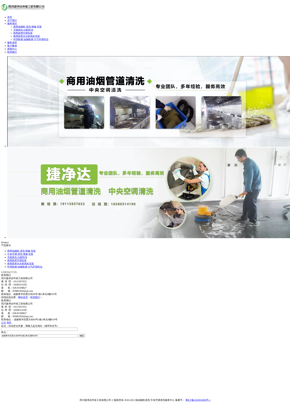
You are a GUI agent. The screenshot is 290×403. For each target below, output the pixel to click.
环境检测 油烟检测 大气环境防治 (30, 39)
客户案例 (12, 45)
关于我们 (12, 20)
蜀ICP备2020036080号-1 (198, 400)
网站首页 (23, 297)
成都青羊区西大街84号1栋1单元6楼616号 (35, 319)
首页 (9, 17)
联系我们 (12, 52)
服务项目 (12, 23)
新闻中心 (12, 49)
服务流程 (12, 42)
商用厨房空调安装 (23, 33)
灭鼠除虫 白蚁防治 (23, 30)
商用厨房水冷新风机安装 (26, 36)
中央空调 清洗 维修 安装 (20, 254)
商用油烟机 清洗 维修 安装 (27, 26)
